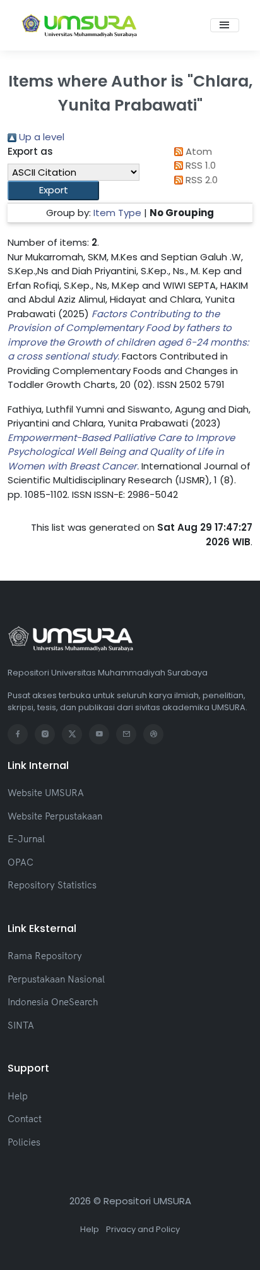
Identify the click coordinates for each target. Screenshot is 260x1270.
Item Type (117, 212)
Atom (197, 151)
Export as (30, 151)
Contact (25, 1119)
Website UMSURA (46, 793)
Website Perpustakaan (55, 816)
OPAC (20, 862)
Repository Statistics (52, 885)
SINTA (21, 1025)
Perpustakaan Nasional (56, 979)
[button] (53, 190)
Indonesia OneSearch (53, 1002)
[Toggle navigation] (224, 25)
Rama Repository (45, 956)
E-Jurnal (26, 839)
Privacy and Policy (143, 1229)
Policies (24, 1142)
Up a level (40, 136)
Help (18, 1096)
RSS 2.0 (200, 179)
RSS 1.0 (199, 165)
